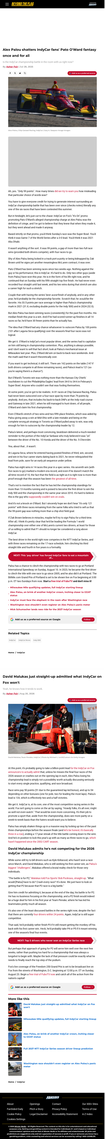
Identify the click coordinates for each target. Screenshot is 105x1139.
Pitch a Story (36, 1109)
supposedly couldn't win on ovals (46, 496)
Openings (35, 1104)
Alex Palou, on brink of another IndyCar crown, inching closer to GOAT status (50, 594)
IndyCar (12, 640)
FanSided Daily (15, 1109)
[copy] (25, 73)
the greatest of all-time (64, 478)
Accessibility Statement (65, 1114)
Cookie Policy (14, 1114)
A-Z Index (87, 1114)
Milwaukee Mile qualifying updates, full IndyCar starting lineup (46, 587)
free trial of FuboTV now (42, 974)
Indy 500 (37, 640)
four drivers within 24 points (49, 914)
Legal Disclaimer (39, 1114)
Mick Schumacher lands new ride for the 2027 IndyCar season (45, 609)
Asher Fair (12, 66)
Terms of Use (89, 1109)
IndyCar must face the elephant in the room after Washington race (48, 600)
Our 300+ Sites (90, 1104)
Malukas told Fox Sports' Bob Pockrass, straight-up (58, 878)
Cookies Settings (16, 1119)
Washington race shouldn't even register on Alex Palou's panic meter (50, 604)
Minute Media (20, 1126)
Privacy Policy (59, 1109)
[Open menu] (7, 4)
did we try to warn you (66, 191)
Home (11, 652)
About (10, 1104)
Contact (56, 1104)
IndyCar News (24, 640)
